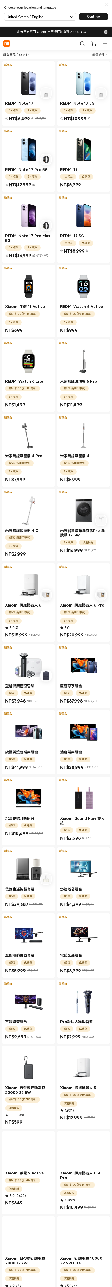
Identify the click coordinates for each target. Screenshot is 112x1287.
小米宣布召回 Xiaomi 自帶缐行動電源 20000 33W (51, 32)
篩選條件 (98, 54)
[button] (106, 4)
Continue (93, 16)
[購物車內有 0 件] (93, 43)
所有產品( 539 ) (15, 54)
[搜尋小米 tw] (82, 43)
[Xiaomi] (6, 43)
